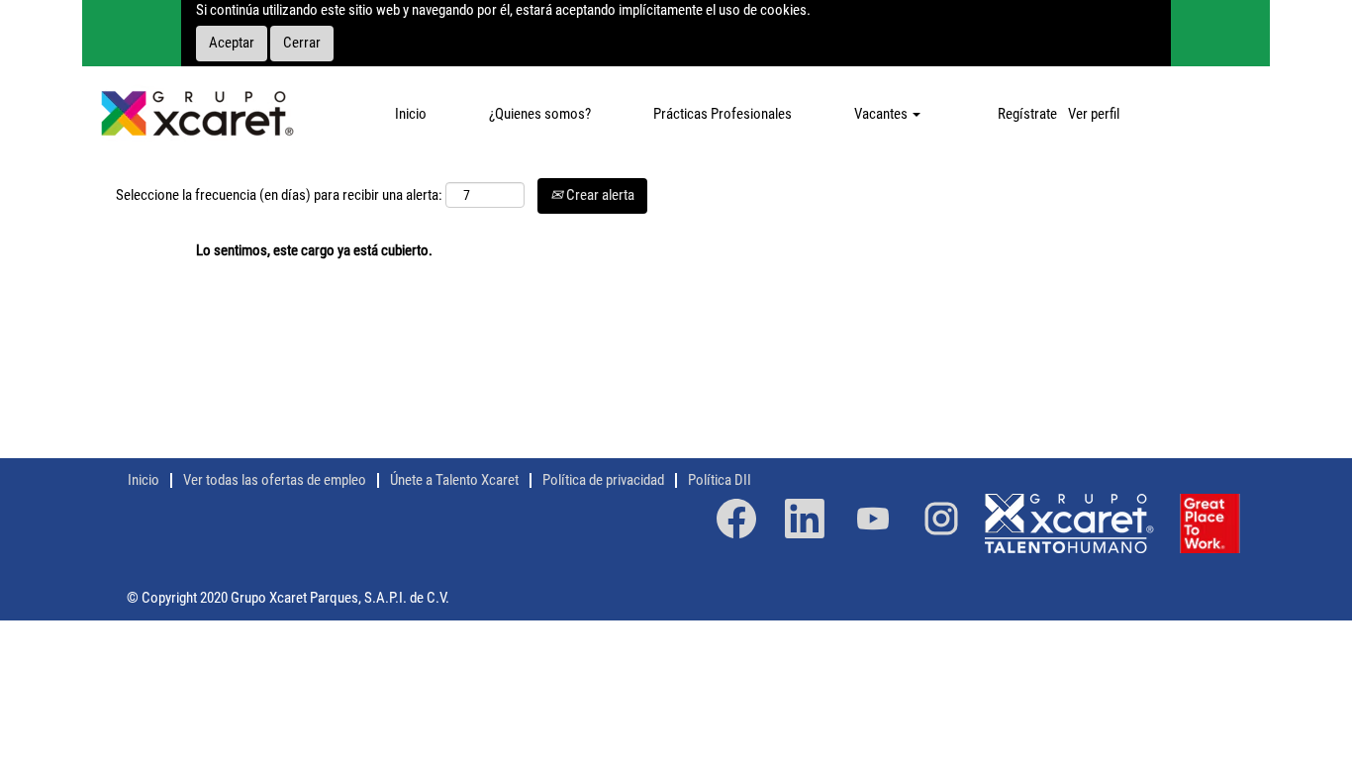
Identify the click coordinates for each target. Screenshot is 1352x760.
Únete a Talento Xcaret (454, 480)
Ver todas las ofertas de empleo (274, 480)
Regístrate (1027, 114)
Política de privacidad (603, 480)
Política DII (719, 480)
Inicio (411, 114)
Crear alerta (598, 195)
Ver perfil (1093, 114)
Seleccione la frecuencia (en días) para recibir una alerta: (279, 195)
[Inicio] (196, 114)
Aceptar (231, 42)
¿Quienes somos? (540, 114)
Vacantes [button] (882, 114)
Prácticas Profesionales (722, 114)
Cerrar (302, 42)
